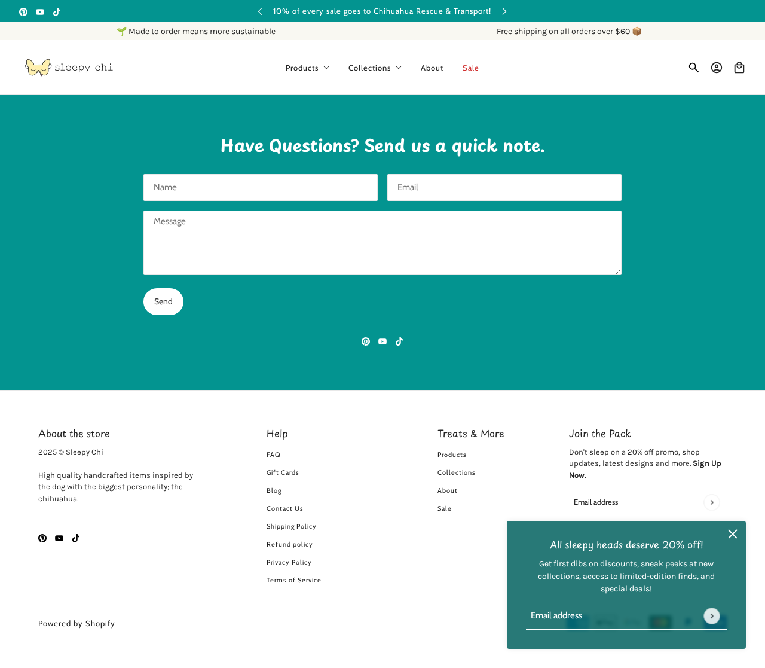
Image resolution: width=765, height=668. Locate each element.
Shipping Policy (292, 526)
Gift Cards (283, 472)
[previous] (260, 11)
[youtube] (40, 11)
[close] (733, 534)
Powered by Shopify (76, 623)
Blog (274, 490)
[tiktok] (57, 11)
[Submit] (711, 616)
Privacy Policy (289, 562)
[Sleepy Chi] (69, 68)
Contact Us (285, 508)
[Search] (693, 67)
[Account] (716, 67)
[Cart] (739, 67)
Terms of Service (294, 580)
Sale (444, 508)
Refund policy (290, 544)
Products (452, 454)
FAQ (273, 454)
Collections (456, 472)
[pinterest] (23, 11)
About (447, 490)
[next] (504, 11)
